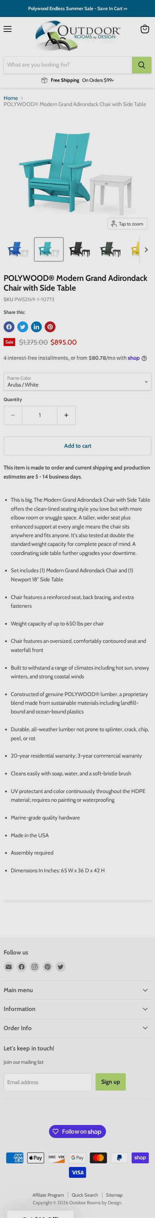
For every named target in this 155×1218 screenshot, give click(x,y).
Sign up (41, 644)
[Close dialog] (146, 569)
